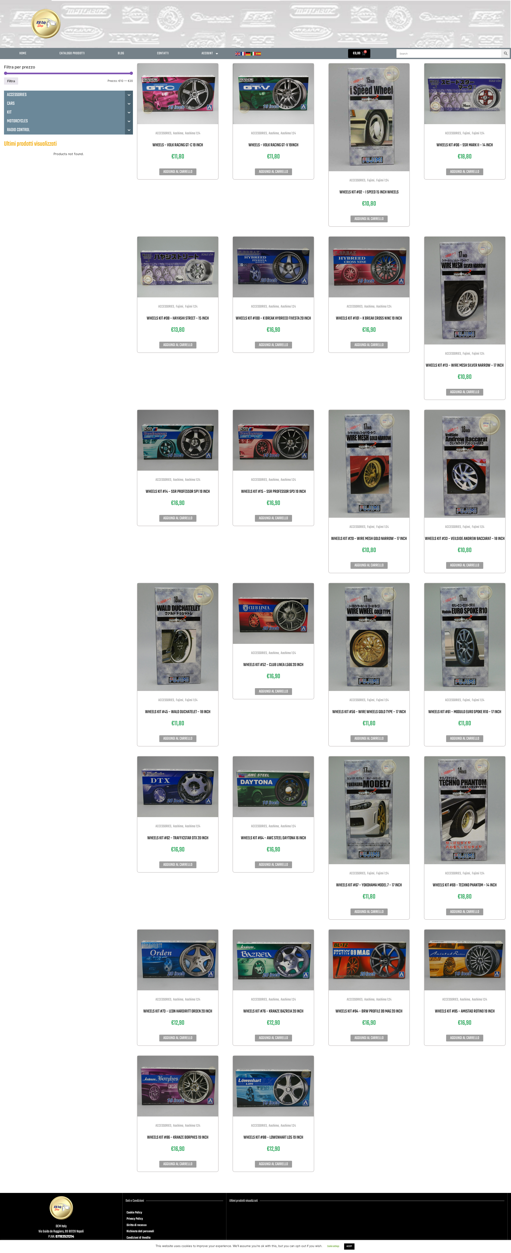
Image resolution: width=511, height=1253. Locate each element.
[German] (248, 53)
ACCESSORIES (163, 133)
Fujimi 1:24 (382, 180)
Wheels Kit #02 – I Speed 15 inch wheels (369, 192)
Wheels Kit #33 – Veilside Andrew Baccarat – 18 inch (465, 538)
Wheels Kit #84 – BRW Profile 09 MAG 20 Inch (369, 1011)
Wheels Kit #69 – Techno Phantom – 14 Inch (465, 885)
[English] (238, 53)
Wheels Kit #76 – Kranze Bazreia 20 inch (273, 1011)
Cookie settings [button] (333, 1246)
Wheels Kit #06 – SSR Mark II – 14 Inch (465, 145)
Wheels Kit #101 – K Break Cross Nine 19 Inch (369, 318)
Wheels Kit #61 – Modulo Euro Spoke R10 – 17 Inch (464, 712)
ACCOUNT (207, 53)
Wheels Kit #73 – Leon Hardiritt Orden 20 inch (177, 1011)
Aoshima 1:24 (192, 133)
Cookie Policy (134, 1212)
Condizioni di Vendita (139, 1237)
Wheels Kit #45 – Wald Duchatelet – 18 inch (177, 712)
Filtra (11, 81)
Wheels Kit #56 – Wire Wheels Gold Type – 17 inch (369, 712)
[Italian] (253, 53)
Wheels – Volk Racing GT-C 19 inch (178, 145)
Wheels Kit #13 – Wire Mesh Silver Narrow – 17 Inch (465, 365)
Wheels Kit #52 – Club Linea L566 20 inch (273, 664)
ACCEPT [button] (349, 1246)
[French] (243, 53)
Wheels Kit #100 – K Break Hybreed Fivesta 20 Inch (273, 318)
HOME (23, 53)
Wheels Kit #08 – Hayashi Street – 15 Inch (178, 318)
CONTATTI (163, 53)
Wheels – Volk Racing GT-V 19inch (273, 145)
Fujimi (370, 180)
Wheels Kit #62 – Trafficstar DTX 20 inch (177, 838)
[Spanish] (258, 53)
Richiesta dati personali (140, 1231)
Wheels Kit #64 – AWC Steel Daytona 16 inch (273, 838)
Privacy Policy (135, 1218)
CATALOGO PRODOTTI (72, 53)
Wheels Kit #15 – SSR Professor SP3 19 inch (273, 491)
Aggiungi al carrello (177, 172)
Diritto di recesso (137, 1225)
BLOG (121, 53)
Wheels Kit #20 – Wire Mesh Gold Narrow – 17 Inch (369, 538)
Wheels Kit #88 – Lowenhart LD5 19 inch (273, 1137)
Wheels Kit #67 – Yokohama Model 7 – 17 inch (369, 885)
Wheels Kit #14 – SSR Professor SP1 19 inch (178, 491)
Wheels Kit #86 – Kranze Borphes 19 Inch (177, 1137)
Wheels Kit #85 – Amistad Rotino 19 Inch (465, 1011)
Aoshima (178, 133)
